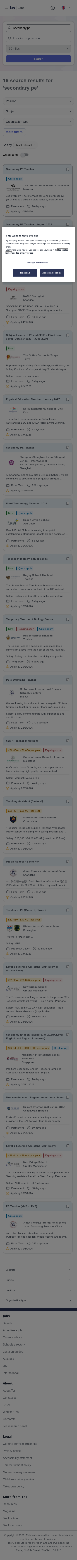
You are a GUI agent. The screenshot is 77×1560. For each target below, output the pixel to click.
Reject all (25, 273)
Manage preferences (37, 262)
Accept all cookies (51, 273)
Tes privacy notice (24, 253)
